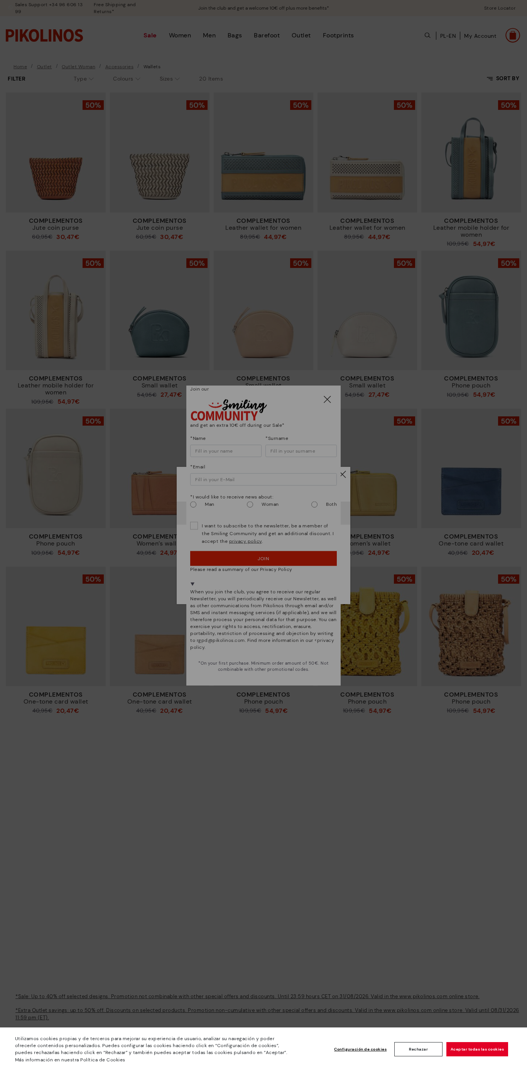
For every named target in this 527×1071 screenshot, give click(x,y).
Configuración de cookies (360, 1049)
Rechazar (418, 1049)
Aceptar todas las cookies (477, 1049)
